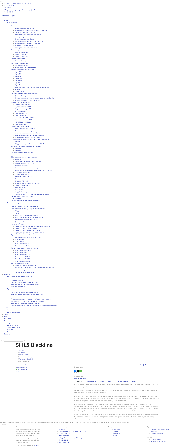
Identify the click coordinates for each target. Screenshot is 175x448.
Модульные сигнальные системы (26, 128)
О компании (8, 321)
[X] (78, 371)
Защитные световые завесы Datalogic (27, 100)
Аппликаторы (19, 155)
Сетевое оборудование (22, 172)
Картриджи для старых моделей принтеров (29, 233)
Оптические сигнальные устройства (27, 131)
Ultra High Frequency (21, 166)
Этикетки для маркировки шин (25, 272)
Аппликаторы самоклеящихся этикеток (24, 50)
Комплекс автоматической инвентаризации (25, 303)
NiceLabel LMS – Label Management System (25, 284)
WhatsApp (28, 365)
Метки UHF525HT (21, 187)
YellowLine (18, 159)
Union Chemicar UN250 (22, 252)
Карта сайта (36, 445)
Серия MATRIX (19, 82)
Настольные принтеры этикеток (25, 28)
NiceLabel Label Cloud (18, 286)
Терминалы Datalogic (22, 65)
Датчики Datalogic (21, 96)
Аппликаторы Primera (22, 56)
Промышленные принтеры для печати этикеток (31, 30)
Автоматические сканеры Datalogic (22, 69)
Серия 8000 (18, 80)
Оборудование (156, 439)
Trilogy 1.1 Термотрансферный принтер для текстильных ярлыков (37, 192)
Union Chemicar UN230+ (23, 250)
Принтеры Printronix (21, 181)
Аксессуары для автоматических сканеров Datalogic (32, 87)
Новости (6, 316)
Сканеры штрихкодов (18, 58)
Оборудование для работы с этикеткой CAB (29, 144)
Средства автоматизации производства (24, 93)
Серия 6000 (18, 78)
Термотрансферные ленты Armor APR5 (28, 237)
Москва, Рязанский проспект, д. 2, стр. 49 (17, 3)
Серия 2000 (18, 74)
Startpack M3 (19, 150)
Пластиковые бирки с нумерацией (26, 215)
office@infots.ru (9, 7)
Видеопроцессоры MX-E (23, 107)
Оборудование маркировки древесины (28, 211)
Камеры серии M (20, 115)
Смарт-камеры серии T (22, 104)
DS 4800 (17, 89)
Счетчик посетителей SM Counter (22, 196)
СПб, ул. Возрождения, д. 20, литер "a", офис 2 (19, 10)
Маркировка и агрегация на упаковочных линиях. (27, 301)
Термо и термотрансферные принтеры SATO (29, 43)
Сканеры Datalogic (21, 61)
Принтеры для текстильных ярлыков (27, 183)
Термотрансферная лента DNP (25, 163)
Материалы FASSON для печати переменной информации (34, 267)
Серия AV (18, 85)
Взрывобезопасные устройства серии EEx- (29, 137)
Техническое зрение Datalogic (21, 102)
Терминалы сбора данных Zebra (25, 67)
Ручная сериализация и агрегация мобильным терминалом (30, 299)
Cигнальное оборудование (20, 126)
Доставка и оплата (13, 327)
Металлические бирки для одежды (26, 219)
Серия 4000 (18, 76)
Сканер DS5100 (20, 91)
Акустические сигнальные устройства (27, 133)
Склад (6, 308)
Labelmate (18, 141)
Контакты (7, 334)
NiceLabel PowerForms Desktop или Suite (24, 282)
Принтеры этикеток (17, 26)
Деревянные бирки (21, 222)
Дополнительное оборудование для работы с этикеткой (30, 139)
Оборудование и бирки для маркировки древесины (28, 208)
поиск (2, 340)
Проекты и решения (157, 433)
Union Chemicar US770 (22, 261)
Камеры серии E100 (21, 113)
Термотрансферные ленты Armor (22, 235)
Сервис (6, 314)
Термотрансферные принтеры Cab (26, 48)
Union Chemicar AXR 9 (22, 246)
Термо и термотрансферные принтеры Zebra (29, 41)
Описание (79, 381)
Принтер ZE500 (16, 198)
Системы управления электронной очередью (26, 146)
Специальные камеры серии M (25, 117)
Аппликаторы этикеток (22, 185)
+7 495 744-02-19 (9, 5)
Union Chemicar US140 (22, 254)
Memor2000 (19, 190)
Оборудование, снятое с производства (24, 157)
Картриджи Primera (17, 224)
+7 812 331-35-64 (9, 12)
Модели (109, 381)
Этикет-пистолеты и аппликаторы (22, 152)
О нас (9, 323)
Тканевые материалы (22, 270)
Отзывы (10, 329)
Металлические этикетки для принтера (28, 161)
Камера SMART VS (21, 124)
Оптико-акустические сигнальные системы (29, 135)
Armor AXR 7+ (19, 241)
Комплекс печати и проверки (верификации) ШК (27, 294)
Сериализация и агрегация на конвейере (24, 292)
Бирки (17, 213)
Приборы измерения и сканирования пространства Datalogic (35, 98)
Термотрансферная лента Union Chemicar (25, 248)
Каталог (6, 20)
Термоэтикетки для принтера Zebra (26, 265)
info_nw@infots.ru (64, 442)
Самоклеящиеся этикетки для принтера (24, 206)
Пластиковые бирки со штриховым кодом (29, 217)
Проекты (7, 274)
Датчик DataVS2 (20, 111)
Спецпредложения (13, 310)
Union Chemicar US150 (22, 257)
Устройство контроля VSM (24, 120)
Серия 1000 (18, 72)
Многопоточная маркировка (20, 297)
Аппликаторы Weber (21, 52)
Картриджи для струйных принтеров (27, 228)
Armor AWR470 (20, 239)
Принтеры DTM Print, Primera (24, 45)
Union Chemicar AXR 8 (22, 243)
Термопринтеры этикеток (23, 37)
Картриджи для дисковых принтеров (27, 230)
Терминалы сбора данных (19, 63)
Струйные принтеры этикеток (25, 32)
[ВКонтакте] (75, 371)
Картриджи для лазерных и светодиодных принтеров (33, 226)
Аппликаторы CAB (21, 54)
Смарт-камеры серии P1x (23, 109)
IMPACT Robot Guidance (23, 122)
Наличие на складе (13, 312)
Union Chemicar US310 (22, 259)
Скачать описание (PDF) (82, 378)
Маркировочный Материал (20, 263)
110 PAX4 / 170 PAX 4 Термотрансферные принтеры (32, 194)
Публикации (8, 318)
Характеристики (91, 381)
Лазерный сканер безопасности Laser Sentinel (26, 200)
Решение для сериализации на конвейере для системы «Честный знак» (35, 305)
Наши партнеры (12, 325)
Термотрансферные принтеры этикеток (28, 34)
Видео (102, 381)
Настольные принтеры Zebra (24, 39)
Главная (6, 18)
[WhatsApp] (80, 371)
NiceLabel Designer (17, 280)
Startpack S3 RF (20, 148)
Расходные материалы (158, 441)
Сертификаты (11, 332)
